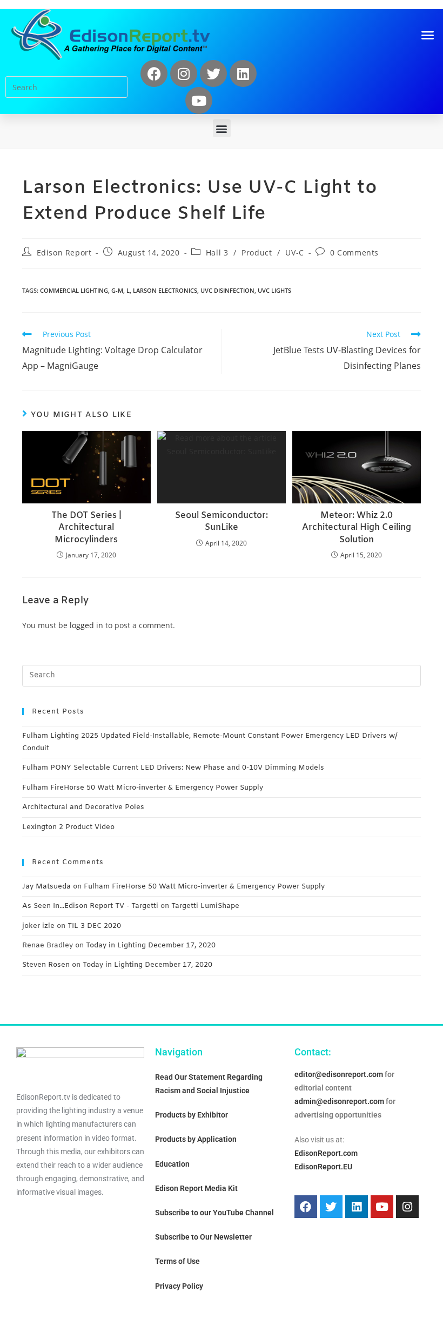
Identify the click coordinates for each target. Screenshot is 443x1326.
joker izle (38, 926)
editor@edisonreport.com (338, 1074)
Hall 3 (217, 252)
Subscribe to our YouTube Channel (214, 1212)
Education (172, 1164)
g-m (117, 290)
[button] (428, 34)
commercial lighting (74, 290)
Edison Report (64, 252)
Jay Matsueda (46, 886)
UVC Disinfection (227, 290)
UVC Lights (274, 290)
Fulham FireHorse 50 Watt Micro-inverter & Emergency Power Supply (142, 787)
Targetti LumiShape (205, 906)
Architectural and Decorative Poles (83, 807)
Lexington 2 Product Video (68, 827)
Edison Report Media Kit (196, 1188)
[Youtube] (198, 100)
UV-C (294, 252)
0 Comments (354, 252)
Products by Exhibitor (191, 1114)
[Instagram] (183, 73)
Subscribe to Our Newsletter (203, 1237)
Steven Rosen (46, 965)
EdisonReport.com (326, 1153)
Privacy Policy (179, 1286)
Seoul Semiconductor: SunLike (221, 521)
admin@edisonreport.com (339, 1101)
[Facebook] (153, 73)
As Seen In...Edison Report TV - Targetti (90, 906)
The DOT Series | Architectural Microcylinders (86, 528)
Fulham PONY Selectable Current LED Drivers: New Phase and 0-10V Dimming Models (173, 767)
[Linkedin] (243, 73)
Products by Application (196, 1139)
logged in (86, 625)
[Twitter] (213, 73)
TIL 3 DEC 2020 (94, 926)
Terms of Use (177, 1261)
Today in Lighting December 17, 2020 (151, 945)
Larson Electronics (165, 290)
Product (256, 252)
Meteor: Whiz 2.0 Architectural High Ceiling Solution (356, 528)
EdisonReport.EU (323, 1166)
